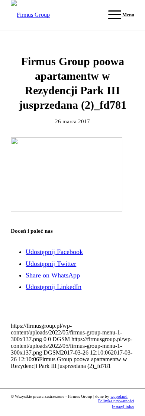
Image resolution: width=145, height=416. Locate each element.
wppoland (119, 396)
